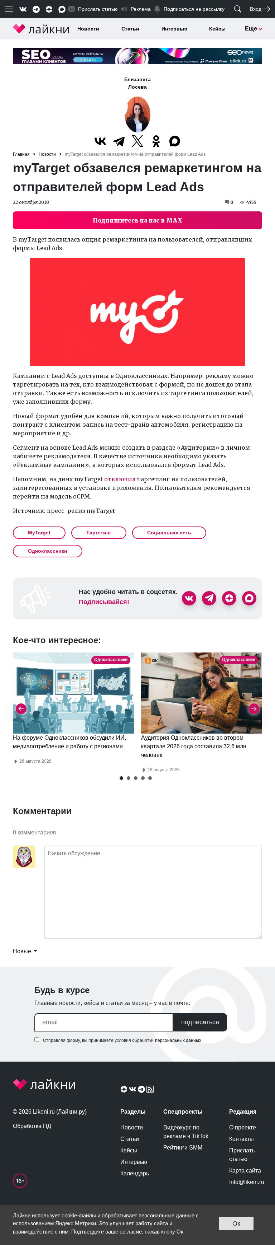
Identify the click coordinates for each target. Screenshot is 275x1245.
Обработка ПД (32, 1126)
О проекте (242, 1127)
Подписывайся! (104, 601)
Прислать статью (242, 1154)
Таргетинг (98, 532)
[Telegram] (118, 141)
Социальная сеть (169, 532)
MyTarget (39, 532)
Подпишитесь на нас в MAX (137, 220)
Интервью (174, 29)
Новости (88, 29)
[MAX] (174, 141)
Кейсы (217, 29)
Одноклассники (47, 551)
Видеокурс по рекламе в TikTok (185, 1131)
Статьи (130, 29)
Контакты (241, 1139)
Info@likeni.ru (245, 1182)
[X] (137, 141)
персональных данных (178, 1040)
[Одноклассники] (156, 141)
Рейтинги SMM (182, 1148)
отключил (120, 479)
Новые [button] (23, 951)
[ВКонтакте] (100, 141)
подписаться (200, 1022)
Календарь (134, 1173)
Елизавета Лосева (137, 83)
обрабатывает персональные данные (148, 1215)
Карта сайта (245, 1170)
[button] (121, 778)
